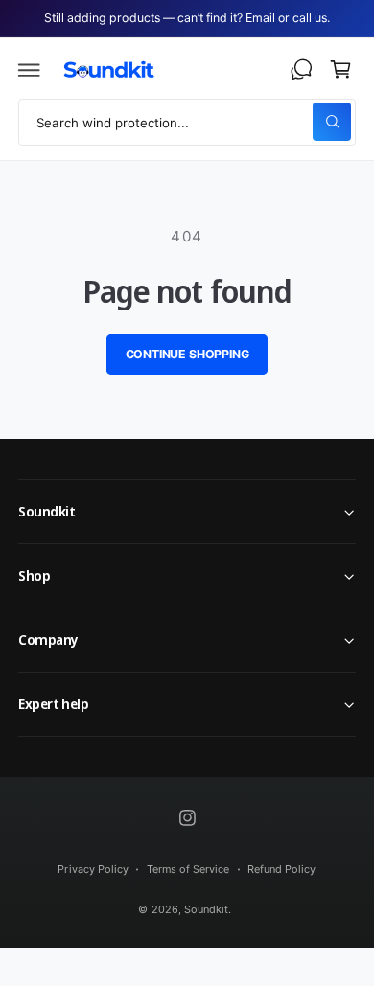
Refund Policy (281, 869)
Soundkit (206, 909)
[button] (30, 70)
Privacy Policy (93, 869)
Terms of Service (188, 869)
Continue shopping (187, 354)
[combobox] (187, 122)
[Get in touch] (301, 70)
